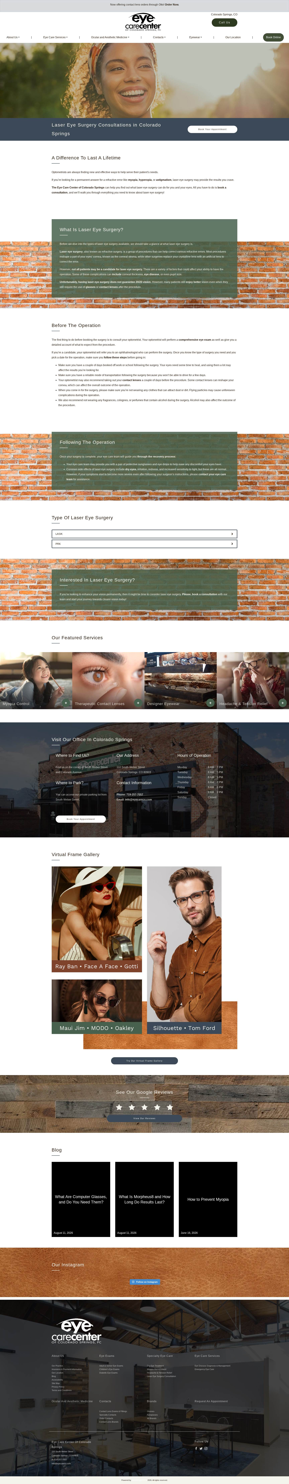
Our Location (233, 37)
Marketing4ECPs (139, 1480)
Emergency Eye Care (204, 1369)
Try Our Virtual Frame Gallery (144, 1061)
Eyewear (194, 37)
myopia (132, 179)
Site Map (56, 1383)
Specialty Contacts (107, 1415)
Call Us (224, 22)
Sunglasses (152, 1415)
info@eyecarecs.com (138, 799)
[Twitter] (201, 1448)
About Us (12, 37)
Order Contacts (106, 1418)
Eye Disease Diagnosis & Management (212, 1366)
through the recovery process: (156, 456)
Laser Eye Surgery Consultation (161, 1376)
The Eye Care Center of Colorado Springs (78, 187)
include (117, 274)
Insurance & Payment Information (67, 1369)
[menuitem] (13, 37)
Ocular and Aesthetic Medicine (109, 37)
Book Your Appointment (212, 129)
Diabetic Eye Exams (108, 1373)
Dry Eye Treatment (155, 1366)
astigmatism (163, 179)
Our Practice (57, 1366)
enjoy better (193, 282)
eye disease (151, 274)
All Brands (151, 1418)
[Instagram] (205, 1448)
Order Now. (172, 4)
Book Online (273, 37)
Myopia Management (156, 1369)
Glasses (150, 1411)
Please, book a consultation (199, 594)
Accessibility (57, 1380)
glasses (90, 287)
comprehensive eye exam (195, 339)
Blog (54, 1376)
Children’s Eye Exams (109, 1369)
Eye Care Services (54, 37)
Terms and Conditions (62, 1390)
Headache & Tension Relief (159, 1373)
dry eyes (130, 469)
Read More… (81, 1214)
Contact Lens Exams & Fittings (113, 1411)
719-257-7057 (134, 794)
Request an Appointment (211, 1401)
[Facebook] (196, 1448)
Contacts (158, 37)
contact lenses (108, 287)
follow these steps (115, 357)
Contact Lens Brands (108, 1422)
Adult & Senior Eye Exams (111, 1366)
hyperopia (145, 179)
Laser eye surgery (71, 251)
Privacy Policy (58, 1387)
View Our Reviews (144, 1118)
